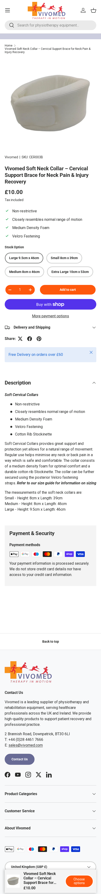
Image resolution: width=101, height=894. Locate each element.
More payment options (50, 316)
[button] (93, 10)
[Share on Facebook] (29, 338)
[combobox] (50, 25)
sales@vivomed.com (25, 745)
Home (8, 45)
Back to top (50, 641)
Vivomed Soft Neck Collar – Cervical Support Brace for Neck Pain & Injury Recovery (47, 50)
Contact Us (20, 759)
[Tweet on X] (20, 338)
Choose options (79, 881)
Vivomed (11, 157)
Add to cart (68, 290)
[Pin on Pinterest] (39, 338)
